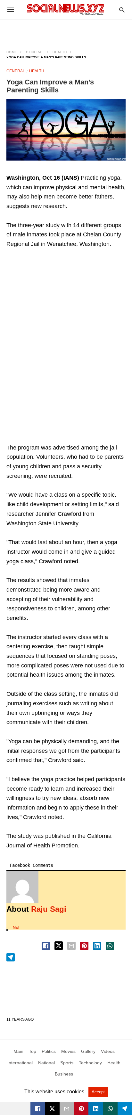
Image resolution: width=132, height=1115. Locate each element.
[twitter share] (58, 945)
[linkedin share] (97, 946)
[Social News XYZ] (66, 9)
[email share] (71, 946)
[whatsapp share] (110, 946)
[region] (66, 31)
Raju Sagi (48, 909)
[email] (67, 1108)
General (35, 52)
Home (11, 52)
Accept (98, 1092)
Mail (16, 927)
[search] (122, 9)
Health (60, 52)
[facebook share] (46, 946)
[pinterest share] (84, 946)
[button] (66, 130)
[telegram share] (10, 957)
